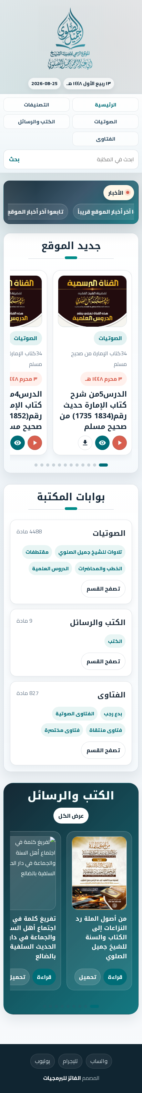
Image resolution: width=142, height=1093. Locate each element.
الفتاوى (105, 138)
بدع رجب (113, 713)
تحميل (87, 977)
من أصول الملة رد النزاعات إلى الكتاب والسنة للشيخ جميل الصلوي (101, 937)
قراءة (115, 977)
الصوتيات (105, 121)
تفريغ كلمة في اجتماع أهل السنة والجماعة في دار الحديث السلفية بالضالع (30, 937)
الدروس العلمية (50, 568)
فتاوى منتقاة (105, 730)
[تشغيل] (119, 443)
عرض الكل (71, 815)
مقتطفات (37, 551)
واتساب (99, 1061)
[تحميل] (85, 443)
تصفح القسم (103, 588)
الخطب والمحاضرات (100, 568)
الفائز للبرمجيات (62, 1078)
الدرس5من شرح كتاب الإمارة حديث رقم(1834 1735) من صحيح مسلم (93, 410)
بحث (14, 159)
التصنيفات (36, 104)
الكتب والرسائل (36, 121)
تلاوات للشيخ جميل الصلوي (90, 551)
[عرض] (102, 443)
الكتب (115, 641)
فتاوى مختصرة (62, 730)
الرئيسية (105, 104)
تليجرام (70, 1061)
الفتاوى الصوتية (74, 713)
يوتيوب (42, 1061)
